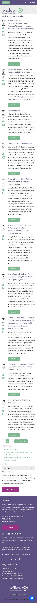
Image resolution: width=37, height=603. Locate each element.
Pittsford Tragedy (10, 460)
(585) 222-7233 (17, 573)
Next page (23, 441)
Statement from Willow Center (20, 143)
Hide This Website (29, 2)
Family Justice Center (11, 449)
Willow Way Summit (10, 455)
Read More (13, 64)
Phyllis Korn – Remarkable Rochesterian (17, 457)
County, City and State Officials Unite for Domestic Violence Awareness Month (20, 181)
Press (24, 594)
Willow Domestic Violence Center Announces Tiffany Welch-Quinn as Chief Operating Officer (21, 277)
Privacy (19, 594)
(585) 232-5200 (11, 569)
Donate (10, 527)
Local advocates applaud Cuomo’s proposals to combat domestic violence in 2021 (21, 367)
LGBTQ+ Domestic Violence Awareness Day (18, 452)
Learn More (10, 489)
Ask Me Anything (14, 110)
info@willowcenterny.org (14, 578)
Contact (13, 594)
